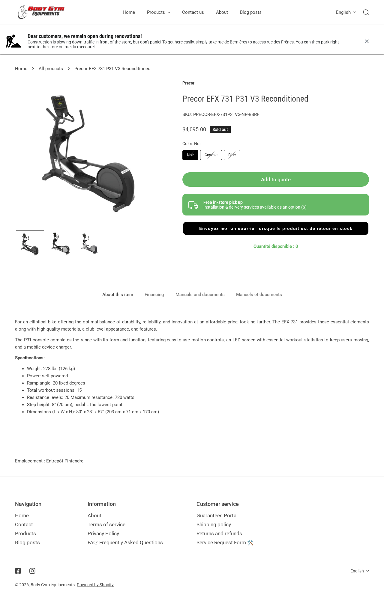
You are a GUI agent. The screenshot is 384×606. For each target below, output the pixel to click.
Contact (24, 524)
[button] (275, 228)
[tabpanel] (192, 366)
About (94, 515)
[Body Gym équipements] (45, 12)
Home (21, 68)
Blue (232, 155)
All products (51, 68)
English (343, 12)
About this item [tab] (117, 294)
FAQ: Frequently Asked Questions (125, 542)
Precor (188, 83)
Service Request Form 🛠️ (225, 542)
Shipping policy (213, 524)
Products (25, 533)
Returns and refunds (219, 533)
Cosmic (211, 155)
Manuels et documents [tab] (259, 294)
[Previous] (29, 154)
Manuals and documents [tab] (200, 294)
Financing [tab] (154, 294)
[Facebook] (18, 571)
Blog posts (27, 542)
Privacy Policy (103, 533)
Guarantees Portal (217, 515)
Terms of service (106, 524)
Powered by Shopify (95, 584)
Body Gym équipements (53, 584)
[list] (89, 154)
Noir (190, 155)
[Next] (150, 154)
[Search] (366, 12)
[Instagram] (32, 571)
